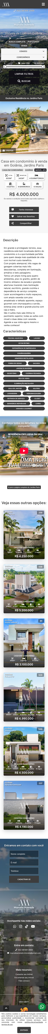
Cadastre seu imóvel (24, 974)
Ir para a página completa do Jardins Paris (24, 487)
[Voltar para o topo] (6, 1008)
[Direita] (45, 127)
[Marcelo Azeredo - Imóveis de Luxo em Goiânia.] (24, 22)
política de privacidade (34, 1022)
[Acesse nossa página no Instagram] (20, 926)
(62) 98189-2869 (25, 10)
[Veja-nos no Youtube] (33, 926)
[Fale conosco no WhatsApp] (14, 926)
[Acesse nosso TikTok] (26, 926)
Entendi (24, 1030)
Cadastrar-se (24, 879)
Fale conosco (24, 980)
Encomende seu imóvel (24, 977)
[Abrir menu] (43, 4)
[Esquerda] (2, 127)
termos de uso (7, 1024)
